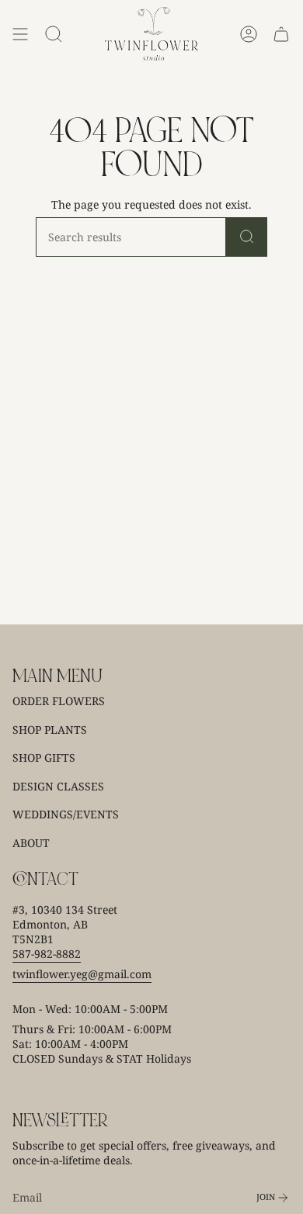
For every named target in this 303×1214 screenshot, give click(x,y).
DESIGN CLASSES (58, 786)
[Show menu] (20, 34)
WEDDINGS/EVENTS (65, 814)
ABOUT (31, 842)
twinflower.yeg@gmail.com (82, 974)
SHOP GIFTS (43, 757)
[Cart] (281, 34)
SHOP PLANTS (49, 729)
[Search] (246, 237)
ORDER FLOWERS (58, 700)
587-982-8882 (46, 953)
